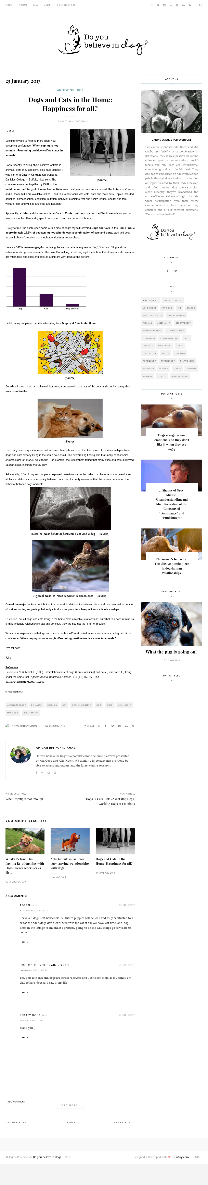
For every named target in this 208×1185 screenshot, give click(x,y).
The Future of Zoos (119, 189)
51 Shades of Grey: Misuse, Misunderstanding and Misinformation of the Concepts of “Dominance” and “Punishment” (172, 504)
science (163, 368)
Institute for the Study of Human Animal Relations (36, 189)
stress (177, 368)
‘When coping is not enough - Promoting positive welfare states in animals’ (34, 150)
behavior (36, 705)
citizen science (176, 331)
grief (180, 346)
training (191, 368)
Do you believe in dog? (47, 1157)
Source (102, 179)
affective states (152, 315)
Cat (64, 705)
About (23, 5)
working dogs (179, 376)
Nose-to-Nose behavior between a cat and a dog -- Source (70, 533)
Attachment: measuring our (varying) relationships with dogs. (70, 864)
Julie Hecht (124, 705)
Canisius (52, 705)
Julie (47, 5)
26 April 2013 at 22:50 (32, 1021)
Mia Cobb (12, 713)
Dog (98, 705)
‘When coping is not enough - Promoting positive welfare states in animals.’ (67, 638)
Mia (35, 5)
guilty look (149, 353)
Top (197, 1157)
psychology (168, 361)
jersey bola (30, 1015)
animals (147, 323)
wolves (162, 376)
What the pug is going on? (172, 652)
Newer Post (123, 1122)
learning (180, 353)
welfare (147, 376)
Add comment (16, 1102)
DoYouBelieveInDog (24, 726)
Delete (122, 905)
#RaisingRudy (151, 300)
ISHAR (110, 705)
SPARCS (191, 308)
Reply (131, 905)
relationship (31, 713)
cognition (149, 338)
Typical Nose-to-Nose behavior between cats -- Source (70, 595)
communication (169, 338)
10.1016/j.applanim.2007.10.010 (24, 681)
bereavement (183, 323)
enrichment (165, 346)
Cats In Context (31, 174)
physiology (149, 361)
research (148, 368)
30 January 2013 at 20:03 (34, 911)
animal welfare (176, 315)
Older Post (17, 1122)
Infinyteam (182, 1157)
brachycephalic (152, 331)
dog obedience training (41, 965)
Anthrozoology (70, 90)
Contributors (66, 5)
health (165, 353)
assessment (163, 323)
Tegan (25, 905)
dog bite (148, 346)
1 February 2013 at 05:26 (33, 970)
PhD (180, 308)
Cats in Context (65, 213)
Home (9, 5)
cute (186, 338)
